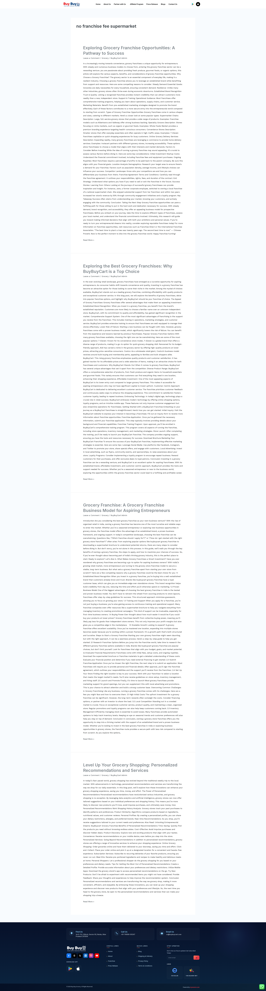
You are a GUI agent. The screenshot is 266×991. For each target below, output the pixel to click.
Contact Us (173, 4)
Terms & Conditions (145, 966)
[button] (120, 4)
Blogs (163, 4)
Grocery (105, 58)
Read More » (88, 239)
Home (98, 4)
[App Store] (78, 968)
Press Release (152, 4)
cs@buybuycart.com (173, 934)
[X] (80, 955)
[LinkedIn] (85, 955)
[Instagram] (91, 955)
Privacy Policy (143, 961)
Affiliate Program (136, 4)
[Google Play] (70, 968)
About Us (107, 4)
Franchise (111, 961)
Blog (140, 951)
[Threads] (74, 955)
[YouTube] (97, 955)
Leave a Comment (91, 58)
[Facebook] (68, 955)
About (110, 956)
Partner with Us (120, 4)
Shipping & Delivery (145, 956)
